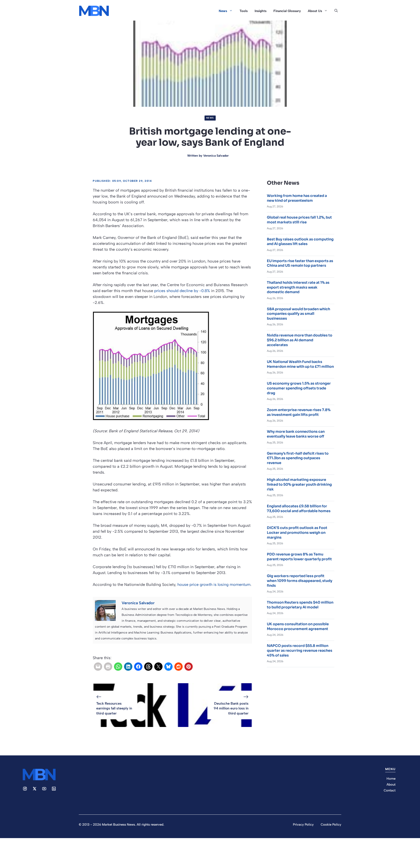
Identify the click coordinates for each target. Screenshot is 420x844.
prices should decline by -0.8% (182, 290)
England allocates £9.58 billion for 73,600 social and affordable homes (299, 508)
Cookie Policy (331, 824)
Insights (260, 11)
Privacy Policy (303, 824)
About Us (315, 11)
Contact (390, 790)
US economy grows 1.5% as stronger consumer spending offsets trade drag (299, 388)
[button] (336, 11)
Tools (244, 11)
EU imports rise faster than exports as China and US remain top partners (300, 263)
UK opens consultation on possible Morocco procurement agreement (298, 626)
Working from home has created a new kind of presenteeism (297, 198)
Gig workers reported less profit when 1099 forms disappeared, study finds (299, 581)
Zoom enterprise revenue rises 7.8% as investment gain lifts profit (299, 412)
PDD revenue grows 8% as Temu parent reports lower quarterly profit (299, 556)
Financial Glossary (287, 11)
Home (391, 779)
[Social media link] (25, 788)
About (391, 784)
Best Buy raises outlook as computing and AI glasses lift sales (300, 241)
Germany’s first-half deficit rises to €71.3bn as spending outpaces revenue (298, 458)
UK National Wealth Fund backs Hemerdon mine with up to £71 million (300, 364)
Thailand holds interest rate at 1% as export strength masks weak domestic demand (298, 287)
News (223, 11)
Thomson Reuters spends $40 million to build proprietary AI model (300, 604)
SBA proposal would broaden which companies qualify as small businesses (298, 314)
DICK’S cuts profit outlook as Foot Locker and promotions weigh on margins (297, 532)
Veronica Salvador (216, 156)
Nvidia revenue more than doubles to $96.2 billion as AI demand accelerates (299, 340)
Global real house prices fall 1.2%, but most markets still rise (299, 219)
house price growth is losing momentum (213, 584)
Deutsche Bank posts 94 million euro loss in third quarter (231, 708)
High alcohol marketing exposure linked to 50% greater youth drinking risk (299, 484)
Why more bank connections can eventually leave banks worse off (296, 434)
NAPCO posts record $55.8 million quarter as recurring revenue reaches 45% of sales (299, 650)
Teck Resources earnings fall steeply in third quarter (114, 708)
